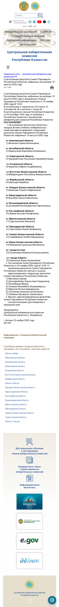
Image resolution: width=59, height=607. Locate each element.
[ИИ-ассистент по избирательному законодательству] (52, 600)
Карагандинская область (16, 392)
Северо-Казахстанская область (19, 413)
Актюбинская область (15, 362)
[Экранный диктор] (30, 22)
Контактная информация (21, 40)
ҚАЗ (25, 26)
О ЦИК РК (46, 31)
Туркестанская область (15, 417)
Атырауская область (14, 370)
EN (35, 26)
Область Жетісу (12, 383)
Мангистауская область (16, 404)
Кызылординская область (17, 400)
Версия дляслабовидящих (20, 22)
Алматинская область (15, 366)
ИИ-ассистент (28, 44)
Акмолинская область (15, 358)
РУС (30, 26)
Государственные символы (28, 36)
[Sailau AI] (48, 22)
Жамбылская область (15, 379)
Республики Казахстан (29, 60)
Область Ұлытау (12, 421)
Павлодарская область (15, 409)
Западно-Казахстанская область (20, 387)
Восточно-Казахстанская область (20, 375)
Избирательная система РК (21, 31)
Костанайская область (15, 396)
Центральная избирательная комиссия (29, 54)
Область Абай (11, 353)
